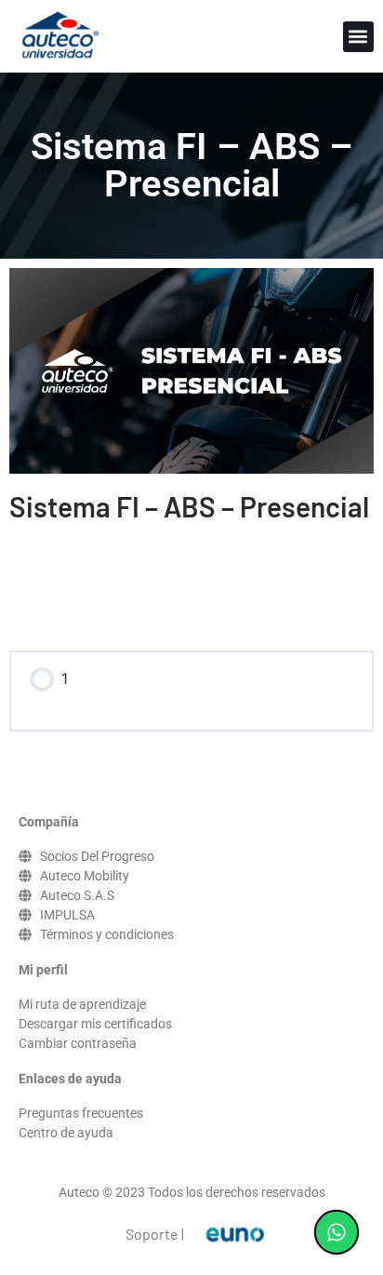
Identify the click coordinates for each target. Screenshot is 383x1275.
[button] (358, 36)
